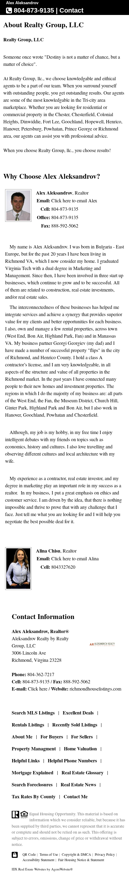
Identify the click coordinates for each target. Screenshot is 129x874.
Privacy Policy (105, 854)
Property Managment (34, 748)
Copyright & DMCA (76, 854)
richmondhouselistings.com (95, 688)
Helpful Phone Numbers (72, 760)
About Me (22, 736)
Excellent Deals (78, 712)
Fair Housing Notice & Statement (81, 860)
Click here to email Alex (74, 200)
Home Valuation (80, 748)
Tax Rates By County (34, 796)
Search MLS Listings (33, 712)
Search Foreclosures (32, 784)
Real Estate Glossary (83, 772)
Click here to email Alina (75, 558)
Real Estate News (78, 784)
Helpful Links (26, 760)
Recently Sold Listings (74, 724)
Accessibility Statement (38, 860)
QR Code (29, 854)
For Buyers (51, 736)
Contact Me (76, 796)
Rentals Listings (28, 724)
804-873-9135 (64, 209)
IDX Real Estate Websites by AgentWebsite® (42, 869)
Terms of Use (49, 854)
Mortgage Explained (32, 772)
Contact (71, 10)
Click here (37, 688)
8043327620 (63, 567)
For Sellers (82, 736)
